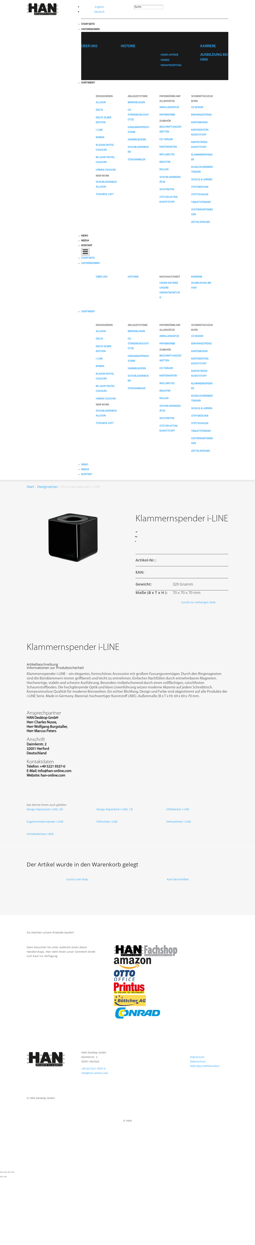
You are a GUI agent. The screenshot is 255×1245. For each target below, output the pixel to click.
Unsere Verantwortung (169, 293)
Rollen (164, 169)
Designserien (47, 486)
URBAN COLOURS (106, 170)
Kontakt (86, 245)
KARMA (100, 137)
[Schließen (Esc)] (12, 1172)
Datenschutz (198, 1061)
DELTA (99, 110)
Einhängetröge (201, 114)
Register (164, 162)
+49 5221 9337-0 (52, 766)
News (84, 235)
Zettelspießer (200, 222)
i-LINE (99, 130)
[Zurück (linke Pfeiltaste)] (1, 1176)
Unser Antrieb (169, 55)
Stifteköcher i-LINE (177, 809)
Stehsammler (136, 159)
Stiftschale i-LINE (107, 821)
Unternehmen (90, 29)
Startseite (88, 24)
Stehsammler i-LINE (178, 821)
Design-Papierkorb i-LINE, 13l (115, 809)
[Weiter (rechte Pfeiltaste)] (5, 1176)
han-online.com (53, 775)
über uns (89, 46)
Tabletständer (201, 202)
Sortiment (88, 82)
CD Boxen (197, 107)
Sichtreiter (166, 189)
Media (85, 240)
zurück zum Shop (77, 879)
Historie (128, 46)
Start (30, 486)
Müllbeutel (167, 154)
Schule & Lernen (201, 179)
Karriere (208, 46)
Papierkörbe (167, 114)
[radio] (138, 536)
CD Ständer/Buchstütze (138, 115)
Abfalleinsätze (169, 107)
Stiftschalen (199, 194)
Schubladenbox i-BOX (40, 834)
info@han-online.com (54, 771)
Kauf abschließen (178, 879)
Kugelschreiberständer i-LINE (45, 821)
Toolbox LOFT (105, 194)
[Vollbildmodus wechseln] (5, 1172)
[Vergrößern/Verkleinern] (1, 1172)
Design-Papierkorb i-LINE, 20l (45, 809)
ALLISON (101, 102)
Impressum (197, 1057)
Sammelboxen (137, 139)
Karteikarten (168, 147)
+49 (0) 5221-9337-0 (93, 1068)
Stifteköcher (199, 187)
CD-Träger (166, 139)
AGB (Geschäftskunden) (204, 1066)
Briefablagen (136, 102)
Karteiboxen (199, 122)
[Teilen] (8, 1172)
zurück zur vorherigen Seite (198, 602)
